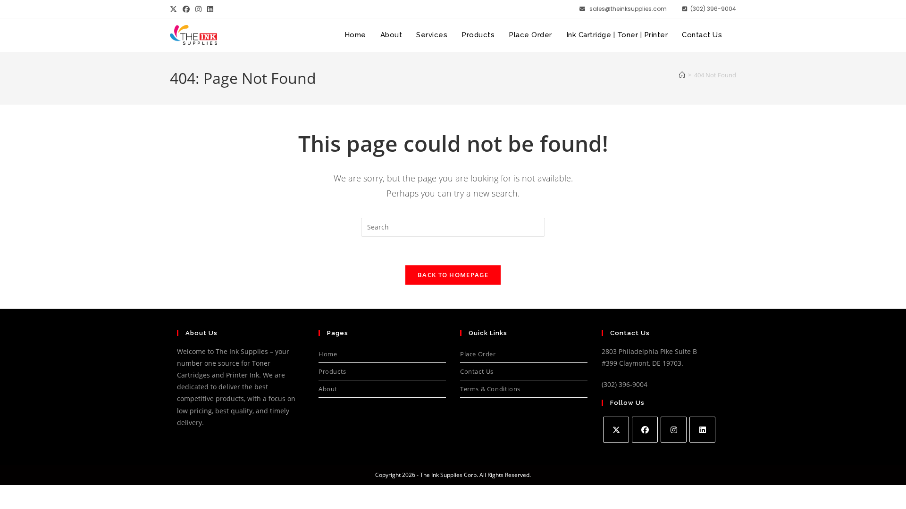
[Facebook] (645, 430)
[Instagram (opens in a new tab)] (198, 9)
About (328, 389)
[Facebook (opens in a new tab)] (186, 9)
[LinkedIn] (702, 430)
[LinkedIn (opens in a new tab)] (210, 9)
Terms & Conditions (490, 389)
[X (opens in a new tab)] (175, 9)
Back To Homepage (453, 275)
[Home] (682, 75)
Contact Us (477, 371)
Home (328, 354)
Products (332, 371)
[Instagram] (674, 430)
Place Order (478, 354)
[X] (616, 430)
